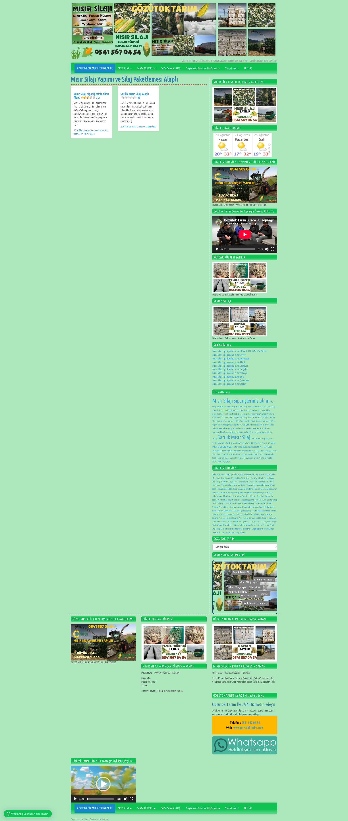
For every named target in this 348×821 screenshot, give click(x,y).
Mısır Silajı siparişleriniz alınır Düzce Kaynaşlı (229, 421)
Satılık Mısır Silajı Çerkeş (221, 461)
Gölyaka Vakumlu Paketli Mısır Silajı (225, 492)
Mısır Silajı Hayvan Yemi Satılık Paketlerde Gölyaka (237, 496)
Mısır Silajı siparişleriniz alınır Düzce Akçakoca (249, 414)
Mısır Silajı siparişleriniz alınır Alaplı (91, 95)
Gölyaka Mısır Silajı (261, 474)
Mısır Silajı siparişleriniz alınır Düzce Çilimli (234, 425)
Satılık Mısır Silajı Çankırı (263, 458)
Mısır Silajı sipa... (242, 600)
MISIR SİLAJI (124, 68)
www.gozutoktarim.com (248, 728)
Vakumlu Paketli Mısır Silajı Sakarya (232, 532)
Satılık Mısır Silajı (128, 126)
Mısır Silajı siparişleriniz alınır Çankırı (229, 383)
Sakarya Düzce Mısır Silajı (227, 511)
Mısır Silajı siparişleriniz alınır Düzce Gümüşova (257, 417)
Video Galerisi (231, 68)
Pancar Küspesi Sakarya (227, 507)
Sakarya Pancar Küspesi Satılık (250, 521)
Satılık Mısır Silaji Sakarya (230, 529)
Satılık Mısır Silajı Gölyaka (264, 454)
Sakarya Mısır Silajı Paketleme (261, 514)
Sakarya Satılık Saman (248, 525)
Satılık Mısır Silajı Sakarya (222, 458)
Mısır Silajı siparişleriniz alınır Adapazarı (230, 358)
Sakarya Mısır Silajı (244, 511)
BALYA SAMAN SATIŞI (171, 68)
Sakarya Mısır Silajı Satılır (242, 518)
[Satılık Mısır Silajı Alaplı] (138, 87)
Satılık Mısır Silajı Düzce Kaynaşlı (258, 451)
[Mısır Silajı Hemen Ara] (244, 105)
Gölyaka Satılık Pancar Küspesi (249, 489)
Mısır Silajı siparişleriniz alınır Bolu (228, 376)
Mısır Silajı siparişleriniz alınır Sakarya (229, 373)
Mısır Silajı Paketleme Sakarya (243, 500)
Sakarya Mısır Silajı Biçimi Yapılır (264, 511)
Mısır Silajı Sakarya (262, 500)
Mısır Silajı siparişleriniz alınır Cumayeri (230, 365)
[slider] (100, 799)
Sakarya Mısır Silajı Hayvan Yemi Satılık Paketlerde (231, 514)
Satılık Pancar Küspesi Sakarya (252, 529)
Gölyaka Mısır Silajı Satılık (238, 482)
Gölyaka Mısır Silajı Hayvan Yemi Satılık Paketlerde (249, 478)
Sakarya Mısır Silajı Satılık (222, 518)
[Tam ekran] (272, 249)
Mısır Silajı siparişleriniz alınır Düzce (229, 354)
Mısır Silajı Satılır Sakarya (233, 503)
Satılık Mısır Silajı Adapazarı (262, 438)
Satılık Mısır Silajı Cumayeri (258, 443)
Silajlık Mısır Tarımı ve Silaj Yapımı (202, 68)
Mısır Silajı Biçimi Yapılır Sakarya (252, 492)
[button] (103, 784)
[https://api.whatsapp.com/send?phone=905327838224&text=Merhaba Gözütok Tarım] (244, 745)
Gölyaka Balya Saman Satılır (243, 474)
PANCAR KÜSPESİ (145, 68)
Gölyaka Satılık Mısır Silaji (227, 489)
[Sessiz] (267, 249)
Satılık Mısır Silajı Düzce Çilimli (242, 454)
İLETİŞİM (248, 68)
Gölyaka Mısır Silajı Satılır (258, 482)
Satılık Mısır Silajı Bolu (239, 443)
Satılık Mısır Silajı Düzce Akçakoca (241, 447)
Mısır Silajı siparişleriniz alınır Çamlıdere (230, 380)
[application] (244, 234)
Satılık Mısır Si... (247, 587)
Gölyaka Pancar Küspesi (249, 485)
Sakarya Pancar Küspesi (230, 521)
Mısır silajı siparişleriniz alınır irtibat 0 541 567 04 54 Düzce (239, 351)
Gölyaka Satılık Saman (269, 489)
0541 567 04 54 (251, 723)
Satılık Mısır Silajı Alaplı (135, 95)
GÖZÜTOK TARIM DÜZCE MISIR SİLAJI (95, 68)
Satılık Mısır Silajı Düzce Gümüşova (233, 451)
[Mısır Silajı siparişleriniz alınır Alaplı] (91, 87)
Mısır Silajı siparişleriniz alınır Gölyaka (229, 369)
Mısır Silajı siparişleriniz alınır (86, 130)
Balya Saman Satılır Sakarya (222, 474)
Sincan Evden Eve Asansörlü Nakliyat (93, 819)
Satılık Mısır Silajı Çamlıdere (242, 458)
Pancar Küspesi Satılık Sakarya (247, 507)
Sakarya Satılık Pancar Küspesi (228, 525)
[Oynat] (217, 249)
